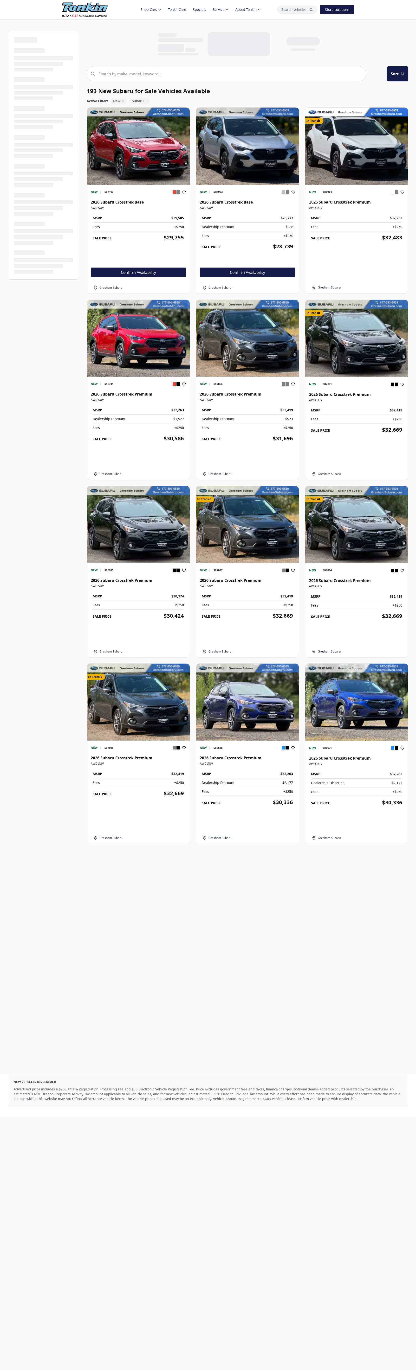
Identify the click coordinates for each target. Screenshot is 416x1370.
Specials (199, 9)
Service (218, 9)
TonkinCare (177, 9)
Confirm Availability (138, 272)
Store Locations (337, 9)
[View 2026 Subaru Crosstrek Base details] (138, 146)
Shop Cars (149, 9)
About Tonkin (246, 9)
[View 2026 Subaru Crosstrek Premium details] (356, 146)
